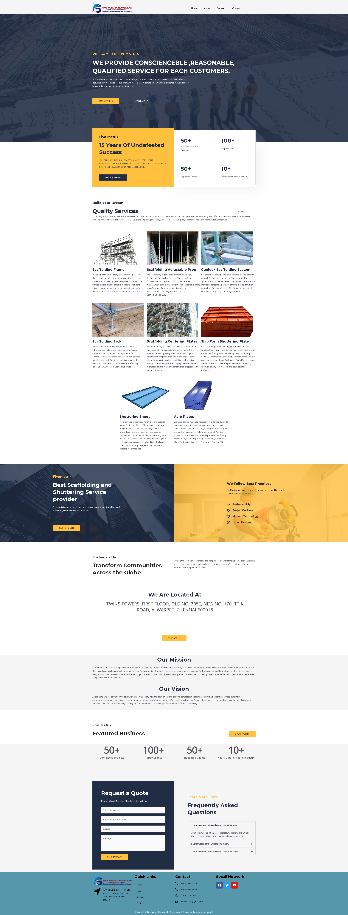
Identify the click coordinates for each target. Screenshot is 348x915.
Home (194, 8)
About (207, 8)
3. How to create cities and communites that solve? (214, 851)
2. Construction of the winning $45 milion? (209, 843)
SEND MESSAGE (114, 857)
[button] (221, 825)
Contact (236, 8)
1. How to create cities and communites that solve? (214, 825)
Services (221, 8)
